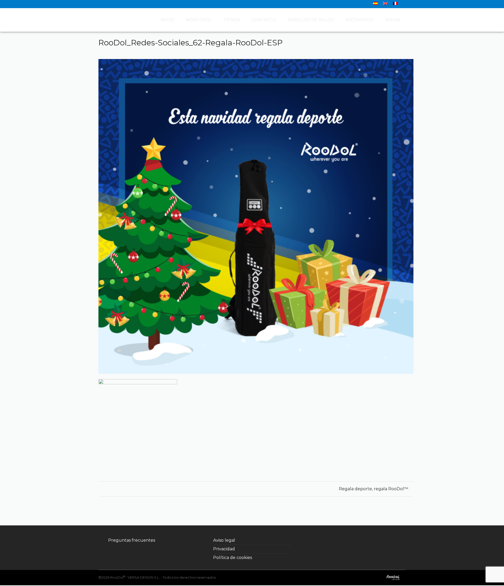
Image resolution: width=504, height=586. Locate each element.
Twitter (334, 540)
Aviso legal (224, 540)
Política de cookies (232, 557)
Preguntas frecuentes (131, 540)
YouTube (357, 540)
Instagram (345, 540)
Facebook (322, 540)
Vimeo (368, 540)
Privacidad (224, 548)
